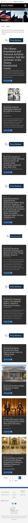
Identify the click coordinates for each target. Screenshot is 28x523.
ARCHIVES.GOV (5, 494)
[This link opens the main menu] (25, 5)
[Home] (11, 5)
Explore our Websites (19, 1)
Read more (7, 80)
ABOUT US (23, 494)
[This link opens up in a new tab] (14, 510)
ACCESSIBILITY (5, 492)
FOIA (14, 492)
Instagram (12, 503)
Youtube (15, 503)
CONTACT (14, 494)
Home (3, 26)
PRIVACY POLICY (23, 491)
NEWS (14, 497)
